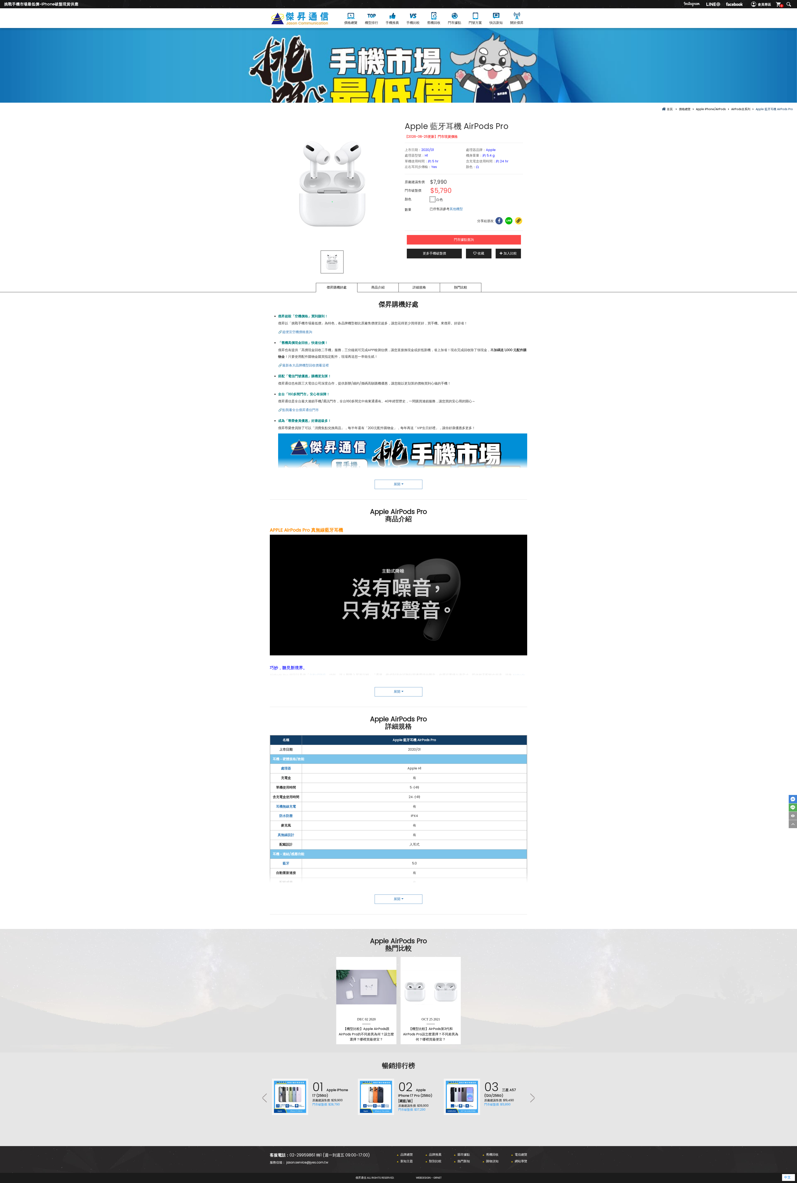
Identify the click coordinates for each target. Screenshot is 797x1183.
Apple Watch (347, 681)
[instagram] (692, 4)
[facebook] (734, 4)
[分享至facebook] (499, 220)
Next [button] (532, 1098)
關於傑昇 (516, 22)
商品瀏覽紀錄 (793, 816)
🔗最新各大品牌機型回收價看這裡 (303, 365)
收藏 (481, 253)
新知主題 (406, 1161)
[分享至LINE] (508, 220)
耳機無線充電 (286, 806)
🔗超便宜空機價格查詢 (295, 332)
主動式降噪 (317, 675)
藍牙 (286, 863)
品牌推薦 (435, 1154)
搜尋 (789, 4)
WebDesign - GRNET (429, 1177)
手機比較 (413, 22)
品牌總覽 (406, 1154)
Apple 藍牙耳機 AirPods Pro (414, 740)
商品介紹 (378, 287)
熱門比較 (460, 287)
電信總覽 (521, 1154)
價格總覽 (350, 22)
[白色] (432, 199)
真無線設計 (286, 834)
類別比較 (435, 1161)
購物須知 (492, 1161)
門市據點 (454, 22)
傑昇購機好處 (337, 287)
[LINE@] (713, 4)
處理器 (286, 768)
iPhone (325, 681)
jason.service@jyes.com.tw (307, 1162)
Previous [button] (264, 1098)
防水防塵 (286, 815)
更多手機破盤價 (434, 253)
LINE (793, 807)
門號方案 (475, 22)
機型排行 (371, 22)
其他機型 (456, 209)
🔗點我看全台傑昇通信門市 (298, 410)
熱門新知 (463, 1161)
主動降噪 (286, 910)
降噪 (319, 703)
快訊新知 (496, 22)
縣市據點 (463, 1154)
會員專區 (764, 4)
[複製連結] (518, 220)
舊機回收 (433, 22)
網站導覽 (521, 1161)
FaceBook (793, 799)
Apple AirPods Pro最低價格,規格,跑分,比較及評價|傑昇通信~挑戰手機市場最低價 (307, 23)
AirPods (519, 675)
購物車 (781, 5)
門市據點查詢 (464, 239)
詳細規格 (419, 287)
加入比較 (510, 253)
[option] (332, 184)
